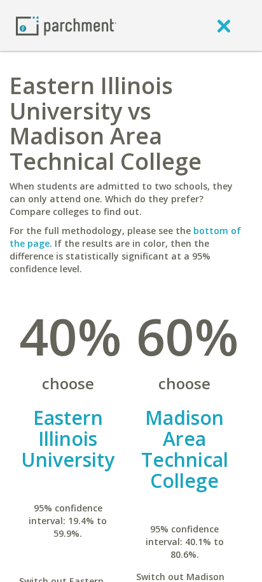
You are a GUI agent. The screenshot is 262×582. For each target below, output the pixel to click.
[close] (224, 25)
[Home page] (66, 25)
